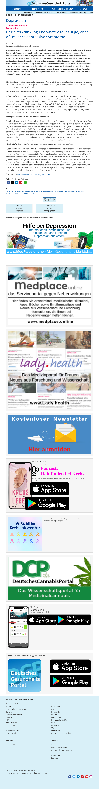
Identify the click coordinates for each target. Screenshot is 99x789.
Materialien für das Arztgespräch (49, 208)
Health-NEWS (37, 8)
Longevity (55, 725)
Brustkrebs (55, 706)
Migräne (54, 728)
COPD (53, 709)
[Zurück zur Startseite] (49, 3)
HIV (7, 720)
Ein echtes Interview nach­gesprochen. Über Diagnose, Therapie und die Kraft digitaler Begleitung (58, 479)
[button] (8, 182)
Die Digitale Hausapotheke (62, 750)
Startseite (16, 8)
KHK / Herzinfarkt (13, 722)
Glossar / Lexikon (58, 745)
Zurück (49, 200)
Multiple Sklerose (13, 730)
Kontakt (45, 773)
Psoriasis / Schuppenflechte (62, 733)
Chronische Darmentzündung (18, 709)
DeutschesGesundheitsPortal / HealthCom (33, 175)
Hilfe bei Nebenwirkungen (61, 8)
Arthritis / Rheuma (58, 704)
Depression (55, 714)
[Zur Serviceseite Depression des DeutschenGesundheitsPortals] (49, 238)
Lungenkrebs (11, 728)
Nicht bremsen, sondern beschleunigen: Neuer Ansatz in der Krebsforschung (44, 12)
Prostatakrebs (11, 733)
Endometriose (57, 717)
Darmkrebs (55, 712)
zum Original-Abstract (19, 208)
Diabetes (9, 717)
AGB (18, 773)
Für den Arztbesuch (59, 747)
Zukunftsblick (11, 745)
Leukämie (55, 722)
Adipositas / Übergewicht (16, 704)
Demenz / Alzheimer (14, 714)
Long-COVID (11, 725)
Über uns (84, 8)
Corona (9, 712)
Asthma (9, 706)
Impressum (10, 773)
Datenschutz (26, 773)
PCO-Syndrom (57, 730)
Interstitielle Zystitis (59, 720)
